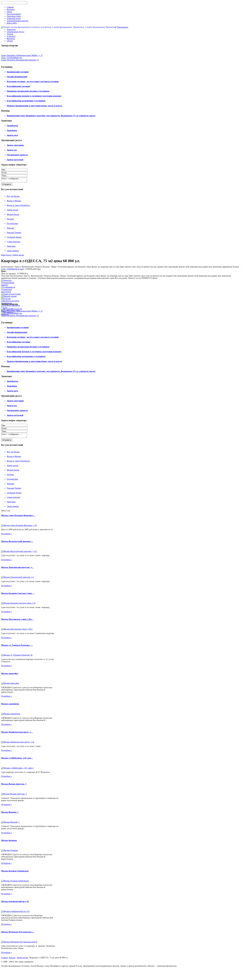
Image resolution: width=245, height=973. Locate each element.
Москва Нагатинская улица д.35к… (17, 619)
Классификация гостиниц (18, 86)
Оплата (10, 41)
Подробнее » (6, 534)
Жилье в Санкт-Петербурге (18, 205)
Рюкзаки (10, 228)
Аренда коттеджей (15, 160)
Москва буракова (9, 840)
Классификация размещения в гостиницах (26, 101)
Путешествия (12, 223)
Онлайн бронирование (17, 77)
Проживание (122, 27)
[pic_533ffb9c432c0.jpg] (11, 269)
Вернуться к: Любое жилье (12, 255)
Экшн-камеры (13, 251)
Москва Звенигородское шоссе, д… (17, 732)
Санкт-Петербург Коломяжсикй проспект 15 (20, 60)
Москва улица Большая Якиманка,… (18, 515)
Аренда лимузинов (15, 145)
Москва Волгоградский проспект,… (17, 541)
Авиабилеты (12, 126)
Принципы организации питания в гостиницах (28, 91)
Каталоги (11, 9)
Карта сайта (12, 23)
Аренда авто (12, 135)
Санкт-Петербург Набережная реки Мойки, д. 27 (22, 55)
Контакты (11, 38)
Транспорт (11, 29)
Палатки (10, 219)
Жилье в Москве (14, 201)
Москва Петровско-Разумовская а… (17, 932)
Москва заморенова (10, 704)
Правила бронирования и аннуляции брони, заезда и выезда (34, 106)
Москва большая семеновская (14, 871)
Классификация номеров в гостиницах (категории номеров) (34, 96)
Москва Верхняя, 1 (9, 812)
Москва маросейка (9, 673)
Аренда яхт (12, 150)
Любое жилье (12, 210)
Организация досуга (15, 32)
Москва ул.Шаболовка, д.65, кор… (17, 758)
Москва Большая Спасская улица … (17, 593)
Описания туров (14, 16)
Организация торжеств (17, 155)
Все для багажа (13, 196)
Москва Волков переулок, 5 (13, 784)
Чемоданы (11, 246)
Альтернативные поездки (17, 21)
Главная (10, 7)
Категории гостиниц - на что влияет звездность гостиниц (33, 81)
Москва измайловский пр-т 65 (15, 901)
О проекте (11, 36)
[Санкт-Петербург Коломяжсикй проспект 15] (11, 58)
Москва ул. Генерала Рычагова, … (17, 645)
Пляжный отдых (14, 18)
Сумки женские (13, 242)
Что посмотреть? (14, 14)
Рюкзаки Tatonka (14, 233)
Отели (9, 12)
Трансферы (12, 130)
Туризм (10, 34)
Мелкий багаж (13, 214)
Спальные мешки (14, 237)
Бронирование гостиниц (18, 72)
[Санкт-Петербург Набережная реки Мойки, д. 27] (11, 309)
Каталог (12, 958)
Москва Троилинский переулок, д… (17, 567)
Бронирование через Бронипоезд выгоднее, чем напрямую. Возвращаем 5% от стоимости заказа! (51, 116)
